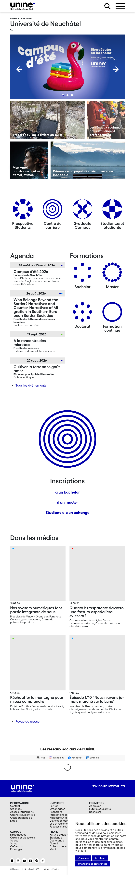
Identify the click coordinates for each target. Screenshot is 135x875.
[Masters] (112, 273)
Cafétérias (16, 846)
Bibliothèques (18, 834)
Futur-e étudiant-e (100, 808)
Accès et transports (22, 811)
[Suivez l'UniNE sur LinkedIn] (30, 860)
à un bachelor (67, 492)
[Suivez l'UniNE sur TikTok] (42, 860)
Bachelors (95, 811)
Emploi (14, 820)
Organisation (57, 808)
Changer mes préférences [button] (92, 863)
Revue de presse (27, 721)
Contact (15, 805)
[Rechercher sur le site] (107, 6)
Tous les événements (30, 385)
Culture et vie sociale (22, 837)
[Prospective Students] (23, 210)
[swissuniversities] (108, 786)
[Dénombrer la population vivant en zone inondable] (88, 160)
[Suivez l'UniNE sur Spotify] (36, 860)
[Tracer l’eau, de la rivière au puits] (47, 120)
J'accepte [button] (83, 858)
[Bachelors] (82, 273)
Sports (14, 840)
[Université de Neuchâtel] (22, 6)
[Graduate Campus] (82, 210)
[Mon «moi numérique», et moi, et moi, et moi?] (29, 160)
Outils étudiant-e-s (21, 817)
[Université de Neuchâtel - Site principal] (22, 787)
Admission (95, 805)
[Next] (116, 69)
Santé (13, 843)
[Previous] (19, 69)
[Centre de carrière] (52, 210)
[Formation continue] (112, 313)
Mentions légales (51, 869)
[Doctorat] (82, 313)
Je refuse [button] (100, 858)
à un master (67, 502)
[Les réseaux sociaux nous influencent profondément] (106, 120)
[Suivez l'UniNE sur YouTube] (24, 860)
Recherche (56, 811)
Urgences (16, 808)
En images (16, 849)
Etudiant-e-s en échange (67, 512)
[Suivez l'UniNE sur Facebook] (12, 860)
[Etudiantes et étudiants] (112, 210)
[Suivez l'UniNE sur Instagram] (18, 860)
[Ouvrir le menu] (120, 6)
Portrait (54, 805)
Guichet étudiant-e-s (22, 814)
